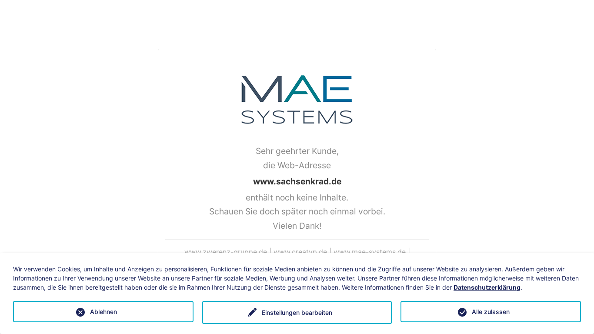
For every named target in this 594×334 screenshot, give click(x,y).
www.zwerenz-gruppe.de (225, 251)
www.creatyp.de (300, 251)
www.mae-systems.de (370, 251)
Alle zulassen (491, 311)
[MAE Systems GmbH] (297, 99)
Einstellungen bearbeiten (297, 312)
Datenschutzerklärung (487, 287)
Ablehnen (103, 311)
